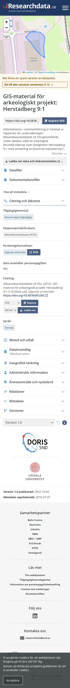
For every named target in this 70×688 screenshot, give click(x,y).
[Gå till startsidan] (29, 8)
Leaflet (29, 72)
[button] (6, 22)
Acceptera (12, 680)
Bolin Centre (35, 520)
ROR (34, 253)
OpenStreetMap (46, 72)
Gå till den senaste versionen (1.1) (26, 84)
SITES (35, 548)
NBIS (35, 534)
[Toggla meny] (65, 8)
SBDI (31, 538)
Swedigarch (35, 552)
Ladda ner (30, 310)
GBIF (39, 538)
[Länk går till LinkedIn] (35, 616)
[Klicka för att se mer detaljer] (64, 422)
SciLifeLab (35, 543)
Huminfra (35, 524)
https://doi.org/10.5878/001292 (23, 295)
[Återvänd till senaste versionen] (58, 422)
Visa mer (58, 153)
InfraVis (35, 529)
